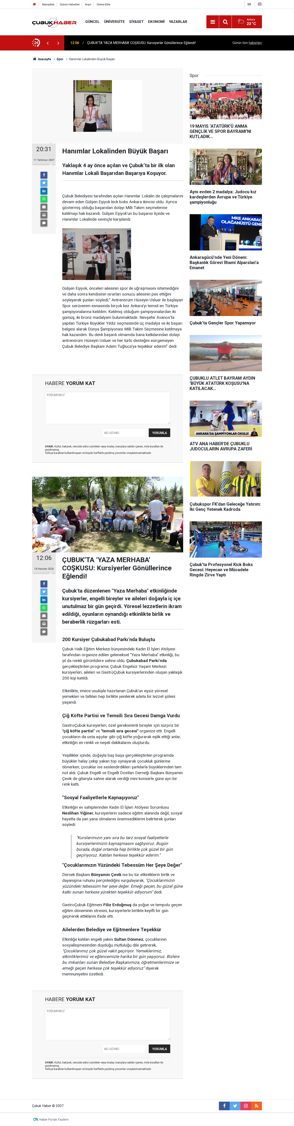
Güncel (92, 21)
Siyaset (136, 21)
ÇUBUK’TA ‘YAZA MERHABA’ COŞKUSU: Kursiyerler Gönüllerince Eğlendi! (141, 38)
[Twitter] (43, 183)
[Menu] (213, 22)
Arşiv (88, 4)
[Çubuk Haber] (54, 21)
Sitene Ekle (103, 4)
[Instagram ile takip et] (245, 1106)
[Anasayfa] (34, 4)
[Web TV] (249, 4)
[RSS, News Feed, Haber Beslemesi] (256, 1106)
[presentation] (47, 43)
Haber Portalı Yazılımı (53, 1119)
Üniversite (114, 21)
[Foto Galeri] (259, 4)
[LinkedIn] (43, 191)
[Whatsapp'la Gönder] (43, 199)
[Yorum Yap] (43, 223)
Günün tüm (247, 43)
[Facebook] (43, 175)
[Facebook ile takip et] (224, 1106)
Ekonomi (156, 21)
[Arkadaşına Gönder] (43, 207)
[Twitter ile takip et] (235, 1106)
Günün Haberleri (70, 4)
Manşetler (48, 4)
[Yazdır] (43, 215)
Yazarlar (178, 21)
